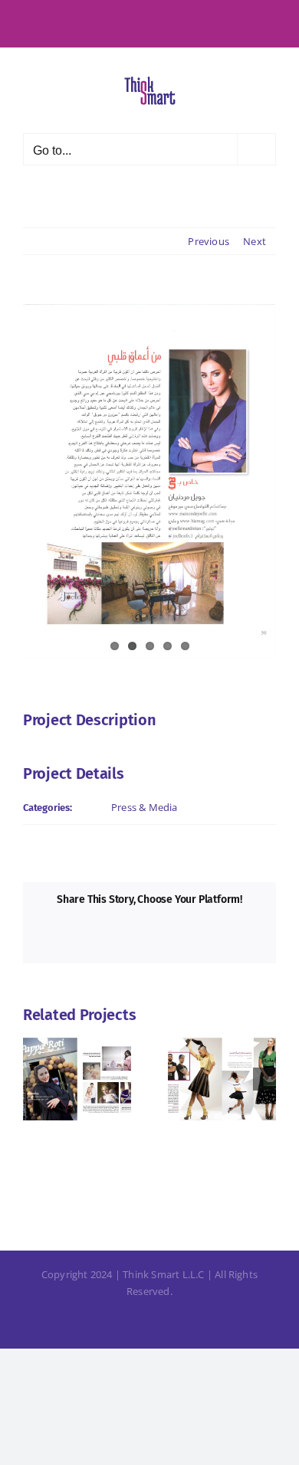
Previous (208, 241)
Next (254, 241)
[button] (34, 1079)
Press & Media (144, 807)
